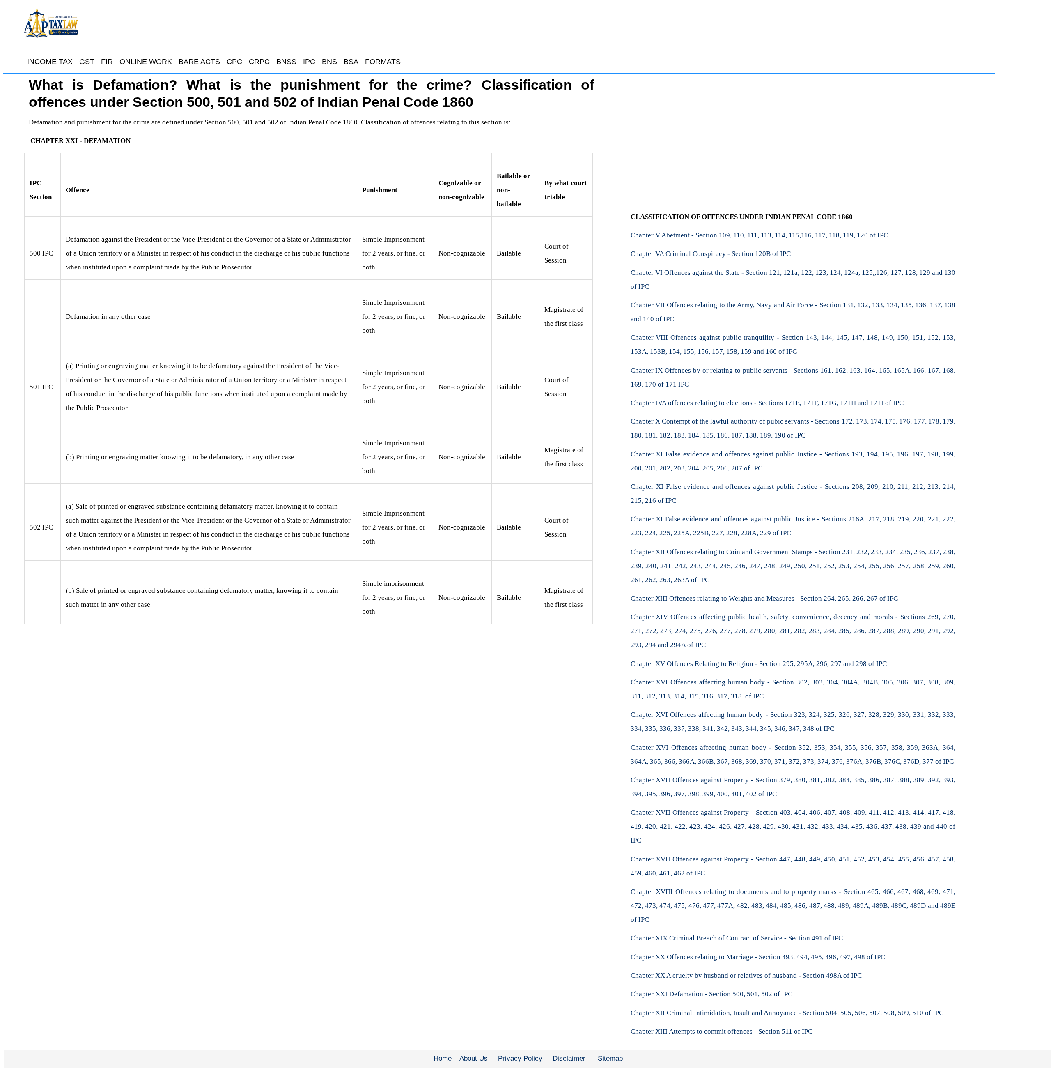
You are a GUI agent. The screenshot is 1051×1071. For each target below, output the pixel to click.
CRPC (259, 62)
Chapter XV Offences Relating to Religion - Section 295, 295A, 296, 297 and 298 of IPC (759, 664)
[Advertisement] (793, 137)
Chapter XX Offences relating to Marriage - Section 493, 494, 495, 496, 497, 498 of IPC (758, 957)
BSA (351, 62)
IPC (309, 62)
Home (443, 1058)
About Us (473, 1058)
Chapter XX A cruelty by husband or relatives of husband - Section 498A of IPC (746, 975)
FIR (107, 62)
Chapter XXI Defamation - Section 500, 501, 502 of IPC (711, 994)
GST (86, 62)
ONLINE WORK (145, 62)
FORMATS (383, 62)
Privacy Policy (520, 1058)
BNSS (286, 62)
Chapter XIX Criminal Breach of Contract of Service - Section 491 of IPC (737, 938)
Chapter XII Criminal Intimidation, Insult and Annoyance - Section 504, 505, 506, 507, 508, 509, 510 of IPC (787, 1013)
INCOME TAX (50, 62)
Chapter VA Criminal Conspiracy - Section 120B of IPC (711, 254)
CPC (234, 62)
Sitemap (610, 1058)
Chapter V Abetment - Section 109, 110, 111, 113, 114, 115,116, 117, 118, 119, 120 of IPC (759, 235)
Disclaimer (569, 1058)
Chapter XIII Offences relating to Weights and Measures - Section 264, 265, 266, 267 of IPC (764, 598)
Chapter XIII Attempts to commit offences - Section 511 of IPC (721, 1031)
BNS (329, 62)
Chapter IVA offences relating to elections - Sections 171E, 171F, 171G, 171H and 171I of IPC (767, 403)
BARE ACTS (199, 62)
